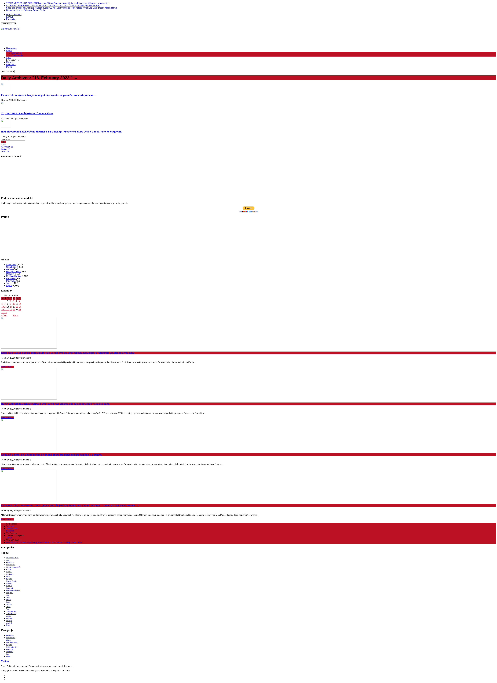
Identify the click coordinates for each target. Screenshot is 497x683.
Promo (9, 67)
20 (2, 310)
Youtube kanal (12, 528)
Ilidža (8, 576)
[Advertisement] (48, 39)
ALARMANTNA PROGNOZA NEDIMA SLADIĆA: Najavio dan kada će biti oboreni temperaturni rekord (53, 5)
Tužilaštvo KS (11, 614)
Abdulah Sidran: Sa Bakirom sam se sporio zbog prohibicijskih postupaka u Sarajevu (51, 454)
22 (8, 310)
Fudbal (8, 569)
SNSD (8, 600)
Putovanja (11, 65)
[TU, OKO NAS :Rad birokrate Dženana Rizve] (6, 108)
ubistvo (8, 616)
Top (7, 609)
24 (14, 310)
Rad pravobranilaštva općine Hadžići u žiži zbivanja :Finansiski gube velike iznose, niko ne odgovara (61, 131)
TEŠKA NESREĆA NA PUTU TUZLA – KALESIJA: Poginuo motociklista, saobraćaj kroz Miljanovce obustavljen (57, 3)
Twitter (5, 661)
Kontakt (9, 17)
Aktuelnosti (16, 53)
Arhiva (9, 538)
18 (17, 307)
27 (2, 312)
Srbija (8, 602)
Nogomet (9, 588)
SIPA (8, 597)
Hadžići (9, 572)
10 (14, 304)
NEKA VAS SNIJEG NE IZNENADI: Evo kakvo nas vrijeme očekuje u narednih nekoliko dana (55, 404)
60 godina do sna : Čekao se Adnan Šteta (25, 10)
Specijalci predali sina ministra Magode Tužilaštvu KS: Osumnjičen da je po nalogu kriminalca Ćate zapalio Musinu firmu (61, 8)
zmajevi (9, 623)
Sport (8, 58)
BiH (7, 560)
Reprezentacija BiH (13, 590)
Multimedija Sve (13, 276)
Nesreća (9, 586)
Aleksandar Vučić (12, 558)
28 (5, 312)
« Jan (3, 315)
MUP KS (9, 583)
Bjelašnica (10, 562)
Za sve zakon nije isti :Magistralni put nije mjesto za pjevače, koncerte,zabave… (48, 95)
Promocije (11, 19)
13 (2, 307)
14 (5, 307)
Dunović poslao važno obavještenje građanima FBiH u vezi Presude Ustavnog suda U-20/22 (44, 542)
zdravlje (9, 621)
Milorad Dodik (11, 581)
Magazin (10, 62)
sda (7, 595)
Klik (3, 142)
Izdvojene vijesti (13, 272)
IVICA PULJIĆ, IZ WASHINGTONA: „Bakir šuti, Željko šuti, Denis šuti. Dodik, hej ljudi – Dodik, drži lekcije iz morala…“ (70, 505)
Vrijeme (9, 618)
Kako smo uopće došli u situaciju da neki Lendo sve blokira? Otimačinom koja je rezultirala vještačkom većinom (67, 353)
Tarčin (8, 607)
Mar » (15, 315)
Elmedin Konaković (13, 567)
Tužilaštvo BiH (11, 611)
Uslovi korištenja (13, 14)
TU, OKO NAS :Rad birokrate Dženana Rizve (27, 113)
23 (11, 310)
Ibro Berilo (9, 574)
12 (20, 304)
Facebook (10, 531)
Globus (9, 269)
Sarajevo (9, 593)
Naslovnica (11, 48)
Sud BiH (9, 604)
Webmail (9, 526)
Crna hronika (17, 55)
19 (20, 307)
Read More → (7, 367)
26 (20, 310)
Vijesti (9, 51)
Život (8, 625)
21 (5, 310)
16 (11, 307)
